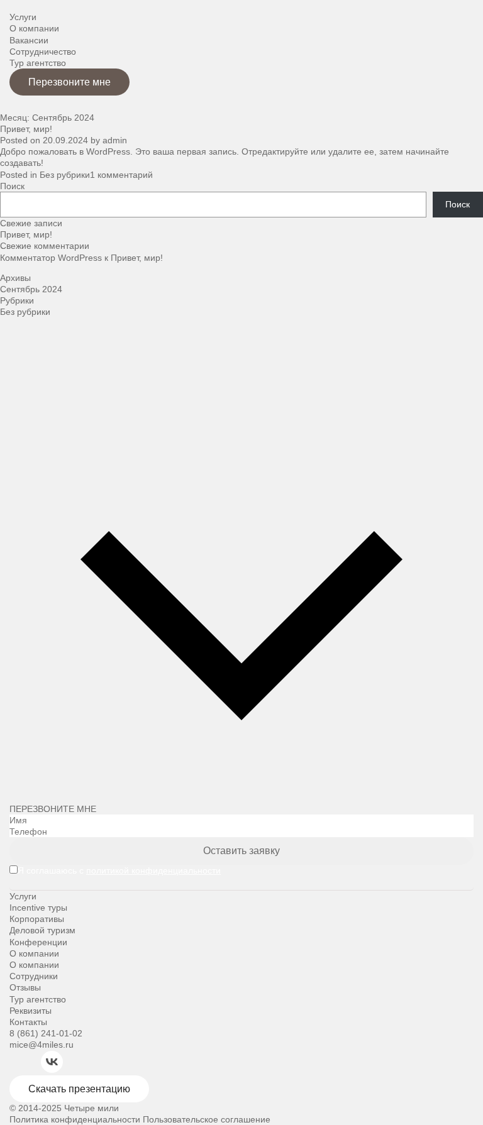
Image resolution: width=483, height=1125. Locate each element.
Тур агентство (37, 63)
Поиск (12, 186)
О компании (34, 28)
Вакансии (28, 40)
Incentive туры (38, 908)
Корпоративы (36, 919)
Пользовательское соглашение (206, 1119)
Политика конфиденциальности (74, 1119)
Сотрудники (33, 976)
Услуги (22, 17)
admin (115, 140)
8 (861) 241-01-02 (45, 1033)
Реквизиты (30, 1011)
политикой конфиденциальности (153, 870)
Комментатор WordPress (51, 258)
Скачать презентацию (79, 1089)
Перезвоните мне (69, 82)
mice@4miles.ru (41, 1045)
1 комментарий (121, 175)
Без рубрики (65, 175)
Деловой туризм (42, 930)
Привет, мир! (26, 129)
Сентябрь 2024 (31, 289)
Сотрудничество (42, 52)
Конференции (38, 942)
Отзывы (25, 987)
